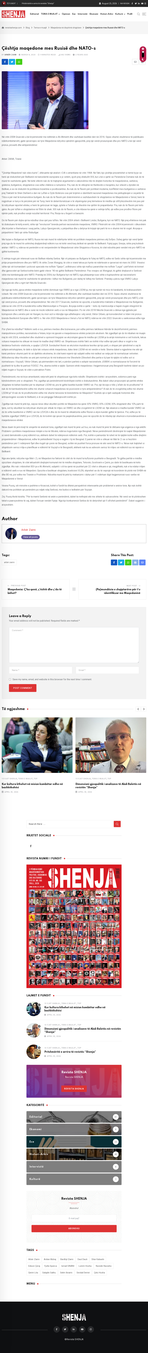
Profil (129, 14)
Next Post (132, 586)
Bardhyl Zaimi (66, 1259)
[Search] (138, 14)
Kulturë (119, 14)
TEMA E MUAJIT (49, 14)
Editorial (34, 14)
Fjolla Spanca (50, 1266)
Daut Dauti (82, 1259)
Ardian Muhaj (50, 1259)
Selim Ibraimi (66, 1272)
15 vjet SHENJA (9, 779)
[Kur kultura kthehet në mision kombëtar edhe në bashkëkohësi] (33, 1009)
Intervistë (82, 14)
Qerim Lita (33, 1272)
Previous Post (18, 586)
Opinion (66, 14)
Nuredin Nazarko (104, 1266)
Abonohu (74, 1228)
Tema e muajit (25, 779)
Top (36, 779)
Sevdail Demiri (83, 1272)
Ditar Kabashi (98, 1259)
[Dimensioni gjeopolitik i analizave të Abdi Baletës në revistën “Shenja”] (33, 1030)
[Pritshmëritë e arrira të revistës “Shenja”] (33, 1052)
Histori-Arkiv (106, 14)
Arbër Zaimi (10, 55)
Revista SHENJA (74, 1089)
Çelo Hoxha (99, 1272)
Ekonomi (93, 14)
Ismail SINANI (67, 1266)
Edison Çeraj (34, 1266)
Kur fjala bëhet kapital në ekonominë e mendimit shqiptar (45, 3)
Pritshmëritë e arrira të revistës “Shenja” (70, 1052)
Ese (74, 14)
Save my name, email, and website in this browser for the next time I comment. (52, 679)
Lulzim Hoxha (85, 1266)
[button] (138, 709)
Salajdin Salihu (49, 1272)
